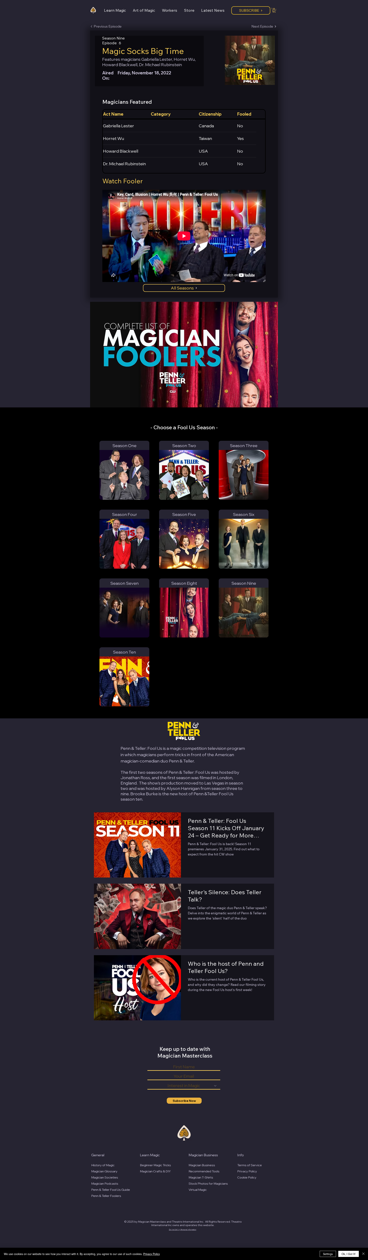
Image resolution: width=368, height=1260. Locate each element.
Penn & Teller (181, 761)
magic (176, 748)
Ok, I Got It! (349, 1254)
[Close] (363, 1254)
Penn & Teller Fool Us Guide (110, 1190)
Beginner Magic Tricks (155, 1165)
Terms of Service (249, 1165)
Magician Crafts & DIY (155, 1171)
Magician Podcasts (104, 1183)
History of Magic (103, 1165)
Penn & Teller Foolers (106, 1196)
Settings (328, 1254)
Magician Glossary (104, 1171)
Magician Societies (104, 1177)
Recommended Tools (204, 1171)
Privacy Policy (247, 1171)
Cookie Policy (246, 1177)
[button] (118, 10)
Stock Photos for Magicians (208, 1183)
